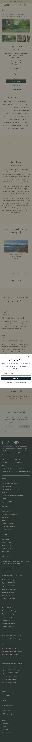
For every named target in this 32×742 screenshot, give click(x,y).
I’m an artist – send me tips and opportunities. (16, 382)
